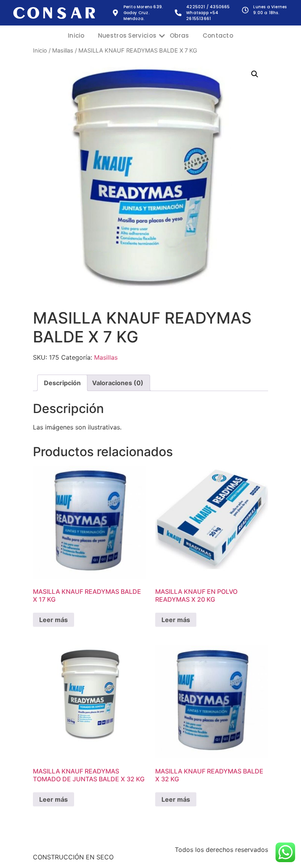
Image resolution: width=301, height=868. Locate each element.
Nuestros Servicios (127, 35)
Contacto (218, 35)
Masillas (62, 50)
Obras (179, 35)
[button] (255, 74)
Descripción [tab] (62, 383)
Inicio (76, 35)
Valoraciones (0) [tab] (117, 383)
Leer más (53, 620)
